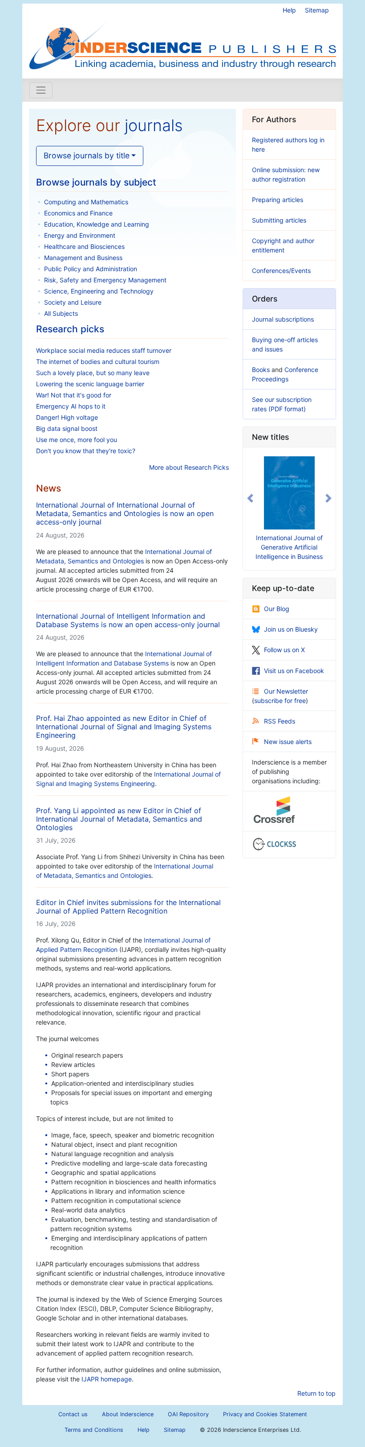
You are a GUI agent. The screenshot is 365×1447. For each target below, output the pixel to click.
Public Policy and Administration (90, 269)
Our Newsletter (286, 691)
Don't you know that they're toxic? (85, 451)
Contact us (73, 1414)
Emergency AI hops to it (70, 406)
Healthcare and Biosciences (84, 246)
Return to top (316, 1393)
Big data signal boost (66, 428)
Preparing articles (277, 199)
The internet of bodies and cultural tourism (97, 361)
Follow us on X (284, 649)
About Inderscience (128, 1414)
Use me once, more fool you (76, 439)
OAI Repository (188, 1414)
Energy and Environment (79, 235)
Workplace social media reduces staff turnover (103, 350)
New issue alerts (288, 741)
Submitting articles (279, 220)
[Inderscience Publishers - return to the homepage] (182, 37)
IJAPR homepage (106, 1379)
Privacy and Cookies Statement (265, 1414)
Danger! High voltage (67, 417)
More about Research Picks (189, 467)
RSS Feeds (279, 721)
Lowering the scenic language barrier (90, 384)
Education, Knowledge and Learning (96, 224)
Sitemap (317, 10)
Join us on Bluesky (291, 629)
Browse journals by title (87, 155)
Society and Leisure (72, 302)
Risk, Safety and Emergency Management (105, 280)
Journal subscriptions (283, 319)
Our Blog (276, 608)
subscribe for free (280, 700)
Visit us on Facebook (294, 670)
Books (261, 369)
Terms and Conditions (94, 1429)
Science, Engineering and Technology (99, 291)
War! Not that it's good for (73, 395)
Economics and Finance (78, 213)
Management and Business (83, 257)
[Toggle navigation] (41, 90)
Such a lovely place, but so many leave (93, 372)
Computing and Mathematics (86, 202)
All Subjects (61, 313)
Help (289, 10)
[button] (250, 498)
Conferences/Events (281, 270)
